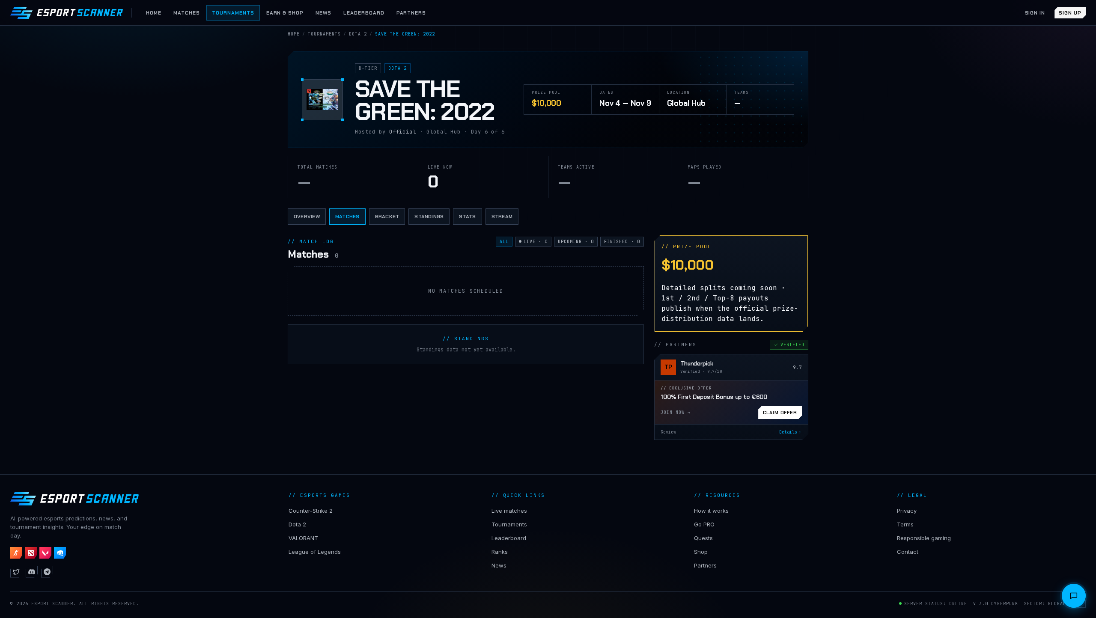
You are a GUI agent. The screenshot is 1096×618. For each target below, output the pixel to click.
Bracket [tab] (387, 216)
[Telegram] (47, 572)
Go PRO (704, 524)
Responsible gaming (924, 538)
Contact (907, 551)
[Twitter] (16, 572)
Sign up (1070, 12)
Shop (701, 551)
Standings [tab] (429, 216)
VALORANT (303, 538)
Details (788, 432)
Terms (905, 524)
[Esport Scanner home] (66, 13)
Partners (705, 565)
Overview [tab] (307, 216)
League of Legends (315, 551)
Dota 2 (297, 524)
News (498, 565)
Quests (703, 538)
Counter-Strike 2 (311, 510)
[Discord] (32, 572)
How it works (711, 510)
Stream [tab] (501, 216)
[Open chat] (1074, 596)
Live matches (509, 510)
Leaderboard (508, 538)
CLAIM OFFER (780, 413)
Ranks (499, 551)
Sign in (1035, 12)
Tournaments (509, 524)
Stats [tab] (467, 216)
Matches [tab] (347, 216)
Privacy (907, 510)
